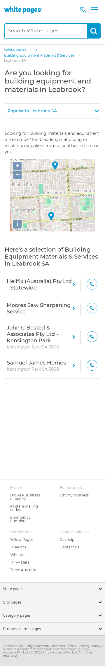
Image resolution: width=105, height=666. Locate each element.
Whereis (17, 554)
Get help (67, 539)
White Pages (15, 50)
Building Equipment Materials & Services (39, 55)
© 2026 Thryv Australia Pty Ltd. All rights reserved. (47, 654)
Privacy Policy (89, 646)
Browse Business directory (25, 497)
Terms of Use (13, 646)
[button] (52, 111)
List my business (74, 495)
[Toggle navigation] (94, 10)
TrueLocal (18, 547)
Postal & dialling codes (24, 508)
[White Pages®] (23, 9)
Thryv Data (19, 562)
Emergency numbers (20, 519)
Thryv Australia (23, 570)
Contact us (69, 547)
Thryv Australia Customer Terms (51, 646)
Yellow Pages (21, 539)
